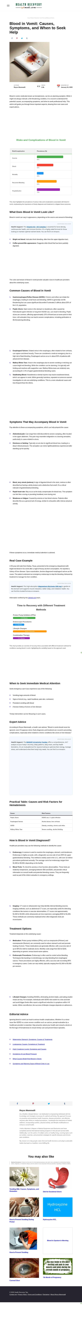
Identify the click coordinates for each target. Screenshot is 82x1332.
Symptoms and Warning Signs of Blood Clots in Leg (31, 1064)
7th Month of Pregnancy (52, 1277)
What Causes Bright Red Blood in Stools (27, 1059)
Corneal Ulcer (15, 1280)
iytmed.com (32, 598)
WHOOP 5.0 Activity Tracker (37, 742)
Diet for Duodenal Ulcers (52, 1192)
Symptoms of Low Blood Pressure (25, 1054)
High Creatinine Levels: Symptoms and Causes (29, 1049)
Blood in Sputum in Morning (57, 1240)
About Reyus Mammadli (58, 1294)
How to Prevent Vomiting (19, 1252)
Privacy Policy (22, 1294)
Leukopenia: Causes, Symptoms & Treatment (29, 1044)
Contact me (13, 1294)
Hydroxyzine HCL (49, 1219)
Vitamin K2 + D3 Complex (36, 227)
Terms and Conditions (35, 1294)
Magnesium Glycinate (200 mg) (50, 586)
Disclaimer (46, 1294)
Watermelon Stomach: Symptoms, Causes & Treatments (32, 1039)
